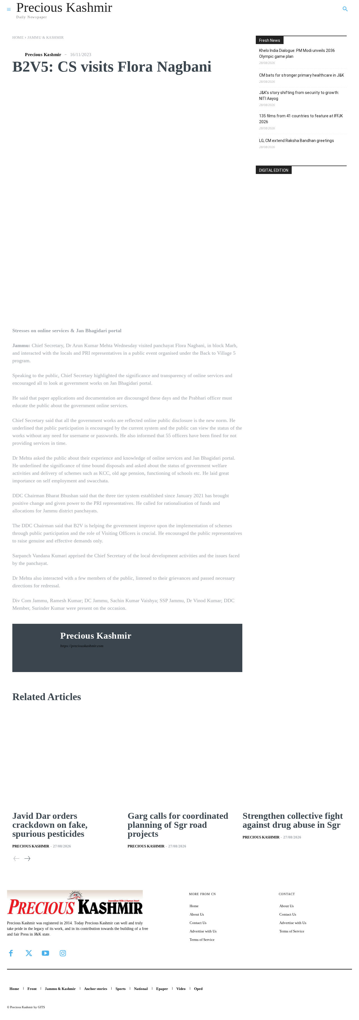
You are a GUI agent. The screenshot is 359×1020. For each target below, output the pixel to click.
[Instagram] (62, 953)
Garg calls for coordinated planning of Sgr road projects (178, 825)
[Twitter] (28, 953)
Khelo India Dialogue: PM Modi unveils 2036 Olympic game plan (297, 53)
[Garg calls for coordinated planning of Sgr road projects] (180, 757)
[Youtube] (45, 953)
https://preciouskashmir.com (81, 646)
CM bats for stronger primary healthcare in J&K (301, 75)
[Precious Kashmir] (18, 55)
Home (18, 37)
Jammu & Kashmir (45, 37)
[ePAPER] (301, 214)
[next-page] (27, 858)
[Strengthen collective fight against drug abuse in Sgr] (295, 757)
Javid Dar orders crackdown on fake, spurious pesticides (50, 825)
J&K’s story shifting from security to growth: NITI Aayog (299, 95)
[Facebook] (10, 953)
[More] (221, 308)
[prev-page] (16, 858)
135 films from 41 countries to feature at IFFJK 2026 (301, 119)
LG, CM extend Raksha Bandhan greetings (296, 140)
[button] (345, 9)
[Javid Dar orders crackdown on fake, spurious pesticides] (64, 757)
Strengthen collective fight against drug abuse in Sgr (293, 820)
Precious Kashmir (43, 54)
